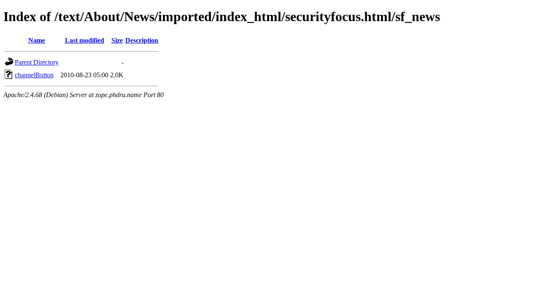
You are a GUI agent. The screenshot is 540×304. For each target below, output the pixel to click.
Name (36, 40)
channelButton (34, 75)
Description (141, 40)
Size (117, 40)
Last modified (84, 40)
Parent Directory (37, 62)
